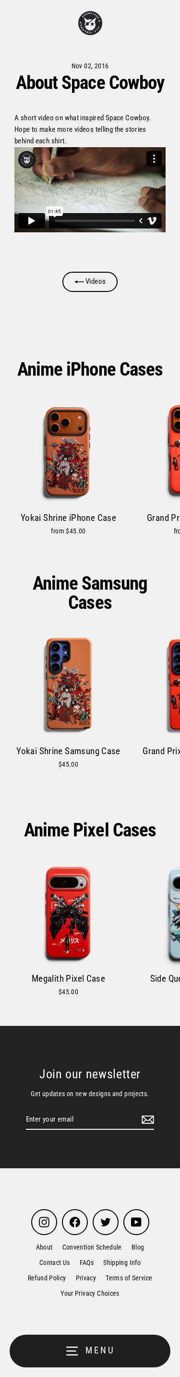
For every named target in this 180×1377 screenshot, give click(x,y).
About (44, 1247)
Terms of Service (129, 1278)
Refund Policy (47, 1278)
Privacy (86, 1278)
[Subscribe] (146, 1119)
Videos (95, 281)
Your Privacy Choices (90, 1293)
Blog (138, 1247)
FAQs (87, 1262)
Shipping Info (122, 1262)
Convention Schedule (92, 1247)
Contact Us (54, 1262)
